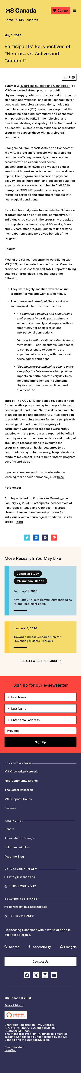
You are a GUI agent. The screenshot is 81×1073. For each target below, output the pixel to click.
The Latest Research (19, 790)
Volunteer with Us (17, 847)
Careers (10, 808)
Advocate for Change (19, 838)
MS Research (28, 20)
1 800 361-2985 (21, 916)
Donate (62, 10)
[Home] (21, 10)
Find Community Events (21, 780)
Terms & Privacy (14, 1005)
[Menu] (74, 10)
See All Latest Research (39, 660)
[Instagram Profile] (45, 975)
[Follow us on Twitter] (36, 975)
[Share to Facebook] (45, 538)
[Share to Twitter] (27, 538)
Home (9, 20)
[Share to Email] (54, 538)
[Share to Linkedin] (36, 538)
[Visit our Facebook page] (27, 975)
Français (70, 947)
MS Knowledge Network (21, 771)
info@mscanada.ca (22, 877)
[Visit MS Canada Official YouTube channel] (54, 975)
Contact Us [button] (40, 961)
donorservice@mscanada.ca (28, 906)
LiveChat (10, 1050)
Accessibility (42, 947)
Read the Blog (14, 856)
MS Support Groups (18, 799)
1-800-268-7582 (22, 886)
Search (14, 947)
